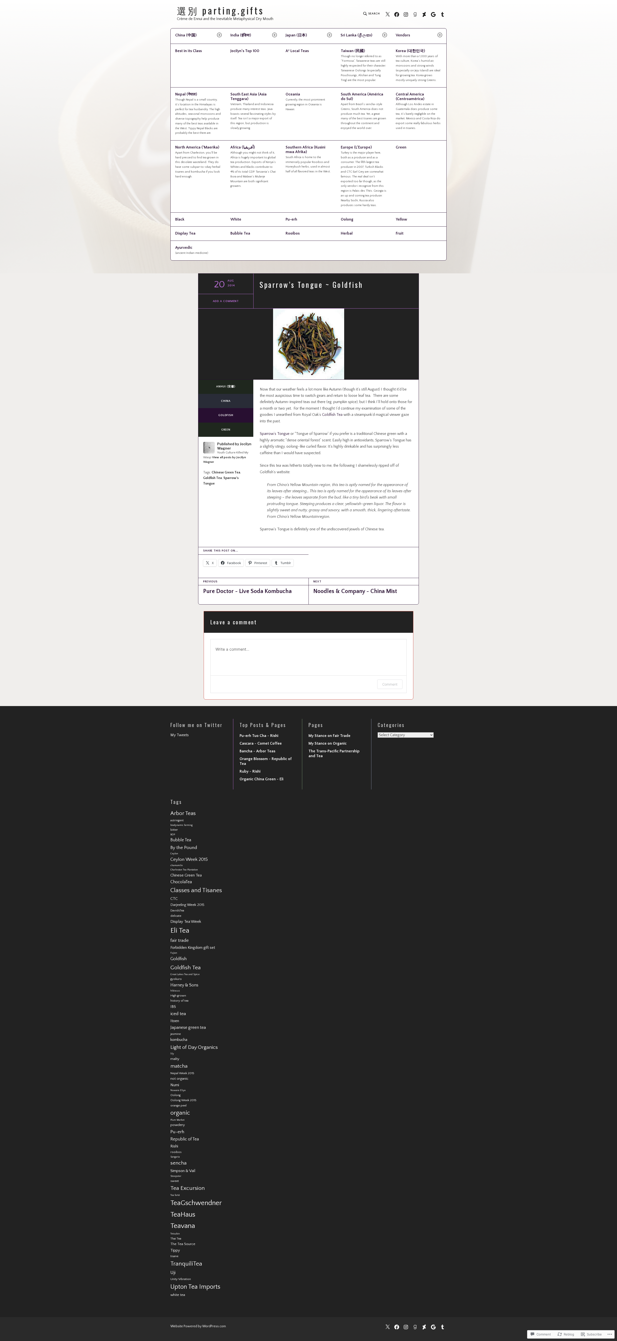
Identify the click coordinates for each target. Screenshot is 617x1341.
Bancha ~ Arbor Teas (257, 751)
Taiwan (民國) (363, 65)
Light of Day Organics (194, 1047)
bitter (174, 829)
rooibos (175, 1152)
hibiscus (175, 990)
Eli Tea (179, 931)
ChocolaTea (181, 882)
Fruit (399, 233)
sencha (178, 1163)
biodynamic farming (181, 825)
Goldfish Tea (332, 414)
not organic (179, 1079)
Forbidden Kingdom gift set (192, 947)
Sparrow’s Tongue (274, 433)
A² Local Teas (297, 51)
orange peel (178, 1105)
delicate (175, 915)
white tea (177, 1295)
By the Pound (183, 847)
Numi (174, 1085)
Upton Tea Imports (195, 1286)
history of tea (179, 1000)
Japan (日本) (296, 35)
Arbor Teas (183, 813)
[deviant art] (424, 14)
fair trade (179, 940)
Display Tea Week (185, 921)
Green (401, 147)
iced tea (178, 1013)
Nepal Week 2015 (182, 1073)
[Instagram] (406, 14)
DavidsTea (177, 910)
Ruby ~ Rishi (250, 771)
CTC (174, 898)
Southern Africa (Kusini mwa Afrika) (308, 159)
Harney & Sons (184, 985)
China (226, 401)
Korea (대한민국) (418, 65)
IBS (173, 1006)
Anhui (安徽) (225, 386)
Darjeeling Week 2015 (187, 905)
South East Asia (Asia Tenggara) (253, 111)
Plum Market (177, 1120)
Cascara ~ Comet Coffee (261, 743)
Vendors (403, 35)
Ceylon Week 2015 (189, 859)
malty (174, 1059)
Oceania (305, 101)
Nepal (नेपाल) (198, 113)
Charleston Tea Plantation (184, 869)
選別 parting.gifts (220, 10)
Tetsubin (175, 1233)
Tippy (175, 1250)
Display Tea (185, 233)
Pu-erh (291, 219)
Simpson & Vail (182, 1171)
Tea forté (175, 1195)
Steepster (175, 1176)
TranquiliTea (186, 1263)
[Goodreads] (415, 14)
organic (180, 1113)
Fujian (173, 952)
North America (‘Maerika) (197, 161)
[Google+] (433, 14)
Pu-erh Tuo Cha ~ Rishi (259, 736)
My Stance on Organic (327, 743)
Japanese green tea (188, 1027)
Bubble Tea (240, 233)
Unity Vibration (180, 1279)
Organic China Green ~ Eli (261, 779)
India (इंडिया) (240, 35)
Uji (172, 1272)
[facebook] (397, 14)
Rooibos (293, 233)
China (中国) (186, 35)
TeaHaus (182, 1214)
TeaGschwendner (196, 1203)
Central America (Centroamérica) (418, 111)
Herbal (347, 233)
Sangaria (175, 1156)
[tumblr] (442, 14)
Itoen (174, 1021)
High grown (178, 995)
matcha (179, 1066)
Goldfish (225, 415)
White (235, 219)
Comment (389, 684)
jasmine (175, 1034)
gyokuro (176, 979)
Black (179, 219)
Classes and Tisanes (196, 890)
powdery (177, 1125)
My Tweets (179, 735)
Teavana (182, 1226)
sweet (174, 1181)
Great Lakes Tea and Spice (185, 974)
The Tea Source (182, 1244)
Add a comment (226, 301)
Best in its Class (188, 51)
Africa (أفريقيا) (253, 166)
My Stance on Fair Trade (329, 736)
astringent (177, 820)
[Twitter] (387, 14)
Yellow (401, 219)
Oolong (347, 219)
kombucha (178, 1040)
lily (172, 1053)
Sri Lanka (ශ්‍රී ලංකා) (356, 35)
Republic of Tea (184, 1139)
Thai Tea (175, 1238)
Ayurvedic (191, 250)
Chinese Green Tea (226, 472)
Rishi (174, 1146)
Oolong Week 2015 (183, 1100)
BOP (172, 834)
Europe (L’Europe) (363, 176)
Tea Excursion (187, 1188)
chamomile (176, 865)
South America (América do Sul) (363, 111)
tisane (174, 1256)
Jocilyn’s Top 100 (244, 51)
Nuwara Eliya (178, 1090)
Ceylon (174, 853)
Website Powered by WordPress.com (198, 1326)
